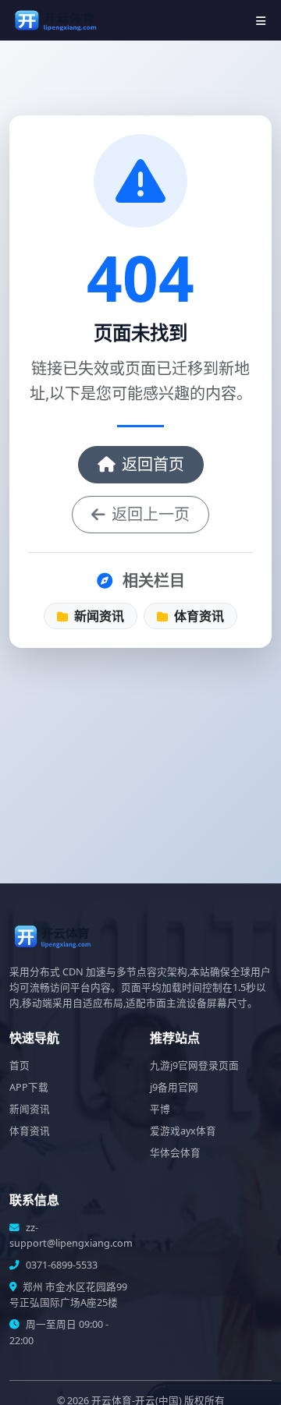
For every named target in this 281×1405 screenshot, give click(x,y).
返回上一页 (151, 514)
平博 (160, 1109)
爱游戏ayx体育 (183, 1131)
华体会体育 (175, 1152)
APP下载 (28, 1087)
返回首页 (153, 464)
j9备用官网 (174, 1087)
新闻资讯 (97, 616)
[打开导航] (261, 20)
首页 (19, 1065)
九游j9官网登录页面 (194, 1065)
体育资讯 (197, 616)
